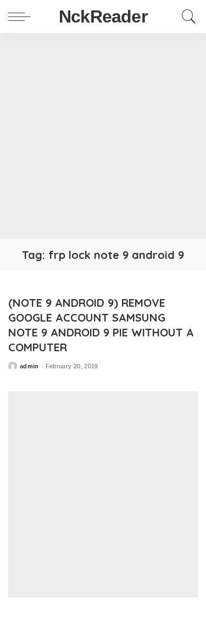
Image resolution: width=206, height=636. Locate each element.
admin (29, 366)
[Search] (186, 16)
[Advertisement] (103, 136)
